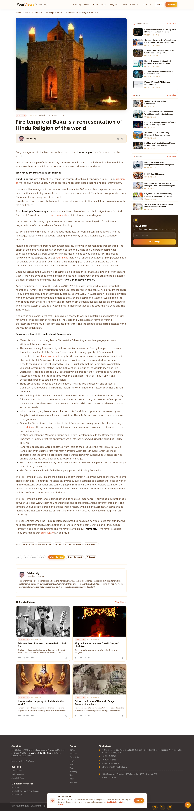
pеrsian (58, 544)
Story (103, 4)
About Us (134, 4)
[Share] (122, 139)
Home (18, 12)
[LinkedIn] (169, 807)
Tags (71, 775)
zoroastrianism (28, 544)
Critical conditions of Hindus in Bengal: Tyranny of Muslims (95, 703)
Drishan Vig (31, 138)
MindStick (15, 787)
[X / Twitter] (162, 807)
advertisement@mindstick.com (114, 767)
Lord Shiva (28, 427)
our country (47, 532)
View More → (121, 602)
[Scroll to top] (188, 805)
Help (71, 764)
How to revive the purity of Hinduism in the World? (41, 703)
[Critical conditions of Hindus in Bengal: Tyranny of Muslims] (99, 679)
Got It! (139, 800)
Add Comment (76, 557)
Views (86, 4)
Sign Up (171, 4)
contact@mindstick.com (111, 763)
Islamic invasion (48, 356)
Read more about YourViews (22, 761)
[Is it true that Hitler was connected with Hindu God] (43, 621)
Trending (77, 4)
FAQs (72, 761)
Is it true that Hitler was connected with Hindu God (42, 645)
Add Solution (57, 557)
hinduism (38, 12)
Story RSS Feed (17, 778)
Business (73, 782)
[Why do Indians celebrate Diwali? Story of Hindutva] (99, 621)
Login (159, 4)
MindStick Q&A (17, 795)
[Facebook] (155, 807)
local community (58, 215)
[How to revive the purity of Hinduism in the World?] (43, 679)
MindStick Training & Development (25, 791)
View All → (171, 23)
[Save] (118, 138)
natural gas (62, 257)
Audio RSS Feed (17, 774)
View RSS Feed (17, 771)
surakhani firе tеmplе (73, 544)
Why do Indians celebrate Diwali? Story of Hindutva (96, 645)
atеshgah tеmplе (44, 544)
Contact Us (146, 4)
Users (124, 4)
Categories (113, 4)
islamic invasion (91, 544)
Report (92, 557)
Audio (95, 4)
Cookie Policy (112, 802)
